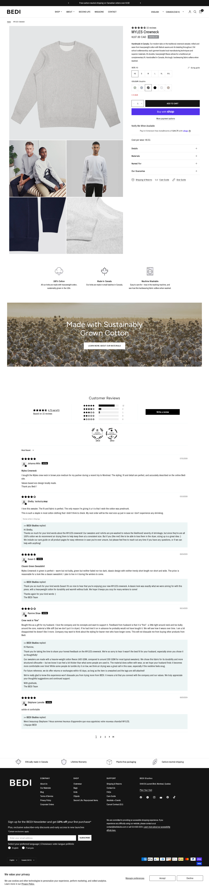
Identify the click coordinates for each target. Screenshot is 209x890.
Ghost (161, 87)
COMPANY (45, 778)
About (69, 11)
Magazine (99, 11)
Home (9, 22)
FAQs (109, 791)
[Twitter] (149, 797)
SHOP (76, 778)
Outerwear (78, 783)
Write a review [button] (163, 412)
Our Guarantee (138, 171)
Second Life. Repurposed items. (86, 800)
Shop (57, 11)
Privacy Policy (45, 800)
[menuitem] (58, 12)
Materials (136, 156)
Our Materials (45, 787)
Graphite (148, 87)
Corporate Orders (47, 804)
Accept (162, 878)
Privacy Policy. (28, 883)
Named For (136, 163)
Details (135, 148)
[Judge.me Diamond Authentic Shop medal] (97, 433)
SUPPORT (111, 778)
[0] (200, 11)
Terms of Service (46, 796)
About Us (43, 783)
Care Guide (111, 796)
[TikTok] (176, 797)
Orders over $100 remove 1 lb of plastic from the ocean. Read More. (105, 3)
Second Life (84, 11)
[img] (28, 458)
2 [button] (100, 736)
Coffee (168, 87)
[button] (139, 27)
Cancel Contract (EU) (115, 804)
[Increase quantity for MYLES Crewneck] (141, 103)
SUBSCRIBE (84, 838)
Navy (141, 87)
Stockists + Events (114, 800)
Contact (112, 11)
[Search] (195, 11)
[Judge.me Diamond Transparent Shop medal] (111, 433)
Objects (76, 796)
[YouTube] (163, 798)
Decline (190, 878)
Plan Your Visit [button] (146, 790)
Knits (75, 791)
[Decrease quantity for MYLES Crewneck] (134, 103)
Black (155, 87)
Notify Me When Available (143, 125)
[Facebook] (143, 797)
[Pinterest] (169, 797)
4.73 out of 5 (53, 410)
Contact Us (111, 787)
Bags (75, 787)
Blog (42, 791)
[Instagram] (156, 797)
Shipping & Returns (114, 783)
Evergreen (135, 87)
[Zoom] (117, 32)
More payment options (165, 118)
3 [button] (105, 736)
